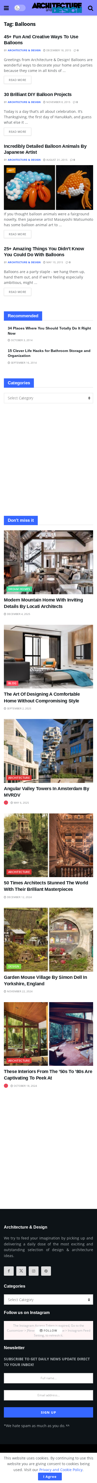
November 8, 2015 (58, 102)
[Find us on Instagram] (34, 1271)
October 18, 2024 (25, 1086)
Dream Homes (19, 589)
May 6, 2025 (21, 802)
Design (13, 966)
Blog (12, 683)
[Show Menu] (6, 8)
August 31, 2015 (57, 159)
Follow (50, 1330)
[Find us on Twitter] (21, 1271)
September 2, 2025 (18, 708)
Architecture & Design (24, 50)
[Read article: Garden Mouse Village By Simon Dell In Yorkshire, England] (48, 940)
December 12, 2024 (19, 897)
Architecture (19, 778)
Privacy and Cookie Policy (61, 1469)
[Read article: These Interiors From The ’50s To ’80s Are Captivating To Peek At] (48, 1034)
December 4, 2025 (18, 614)
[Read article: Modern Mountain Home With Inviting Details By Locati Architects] (48, 562)
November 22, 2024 (19, 991)
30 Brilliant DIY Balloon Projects (38, 94)
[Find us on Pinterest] (46, 1271)
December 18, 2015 (58, 50)
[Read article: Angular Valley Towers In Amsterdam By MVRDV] (48, 751)
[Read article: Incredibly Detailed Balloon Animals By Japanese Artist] (48, 187)
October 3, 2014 (21, 340)
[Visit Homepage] (57, 8)
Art (11, 170)
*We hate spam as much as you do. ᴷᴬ (36, 1425)
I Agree (50, 1476)
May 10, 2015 (54, 262)
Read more (20, 79)
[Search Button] (90, 8)
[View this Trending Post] (6, 802)
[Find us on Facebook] (9, 1271)
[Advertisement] (48, 459)
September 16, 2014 (23, 362)
